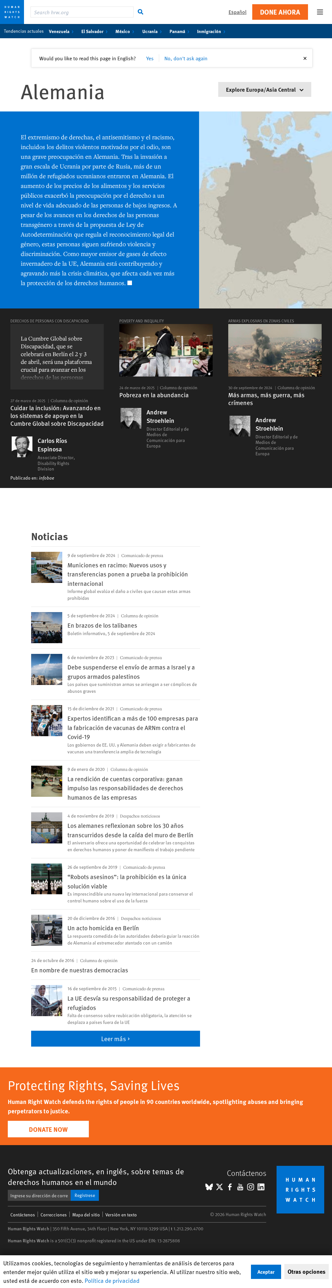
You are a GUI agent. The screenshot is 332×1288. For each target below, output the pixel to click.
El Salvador (92, 31)
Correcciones (54, 1215)
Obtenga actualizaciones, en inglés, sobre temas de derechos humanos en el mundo (96, 1176)
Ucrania (150, 31)
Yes (150, 58)
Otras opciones (307, 1271)
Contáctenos (22, 1215)
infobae (46, 478)
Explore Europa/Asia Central (261, 89)
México (122, 31)
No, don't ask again (186, 58)
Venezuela (59, 31)
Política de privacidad (112, 1280)
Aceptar (266, 1271)
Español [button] (237, 12)
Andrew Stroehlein (160, 416)
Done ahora (280, 12)
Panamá (177, 31)
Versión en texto (121, 1215)
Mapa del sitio (86, 1215)
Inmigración (209, 31)
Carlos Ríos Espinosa (52, 444)
